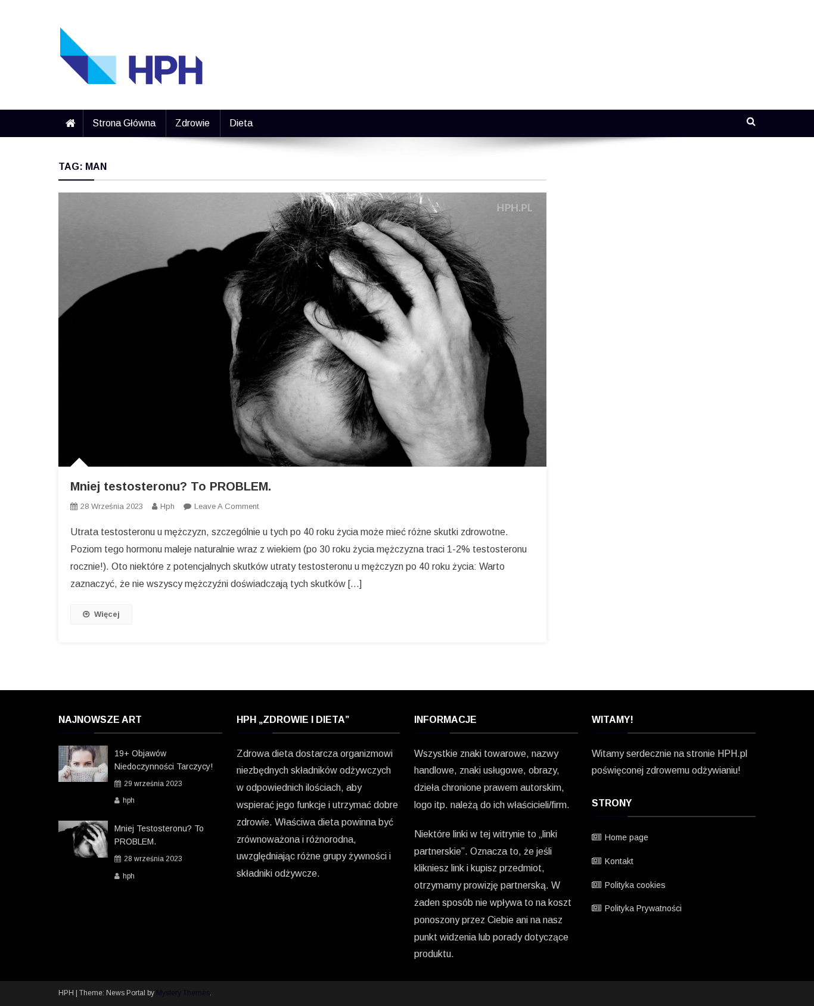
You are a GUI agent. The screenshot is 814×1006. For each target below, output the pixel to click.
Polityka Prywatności (643, 908)
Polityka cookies (635, 885)
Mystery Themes (183, 993)
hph (167, 506)
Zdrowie (192, 123)
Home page (626, 837)
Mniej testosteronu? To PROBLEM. (170, 486)
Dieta (241, 123)
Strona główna (124, 123)
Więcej (107, 614)
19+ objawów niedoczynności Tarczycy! (163, 760)
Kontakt (619, 861)
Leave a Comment (226, 506)
